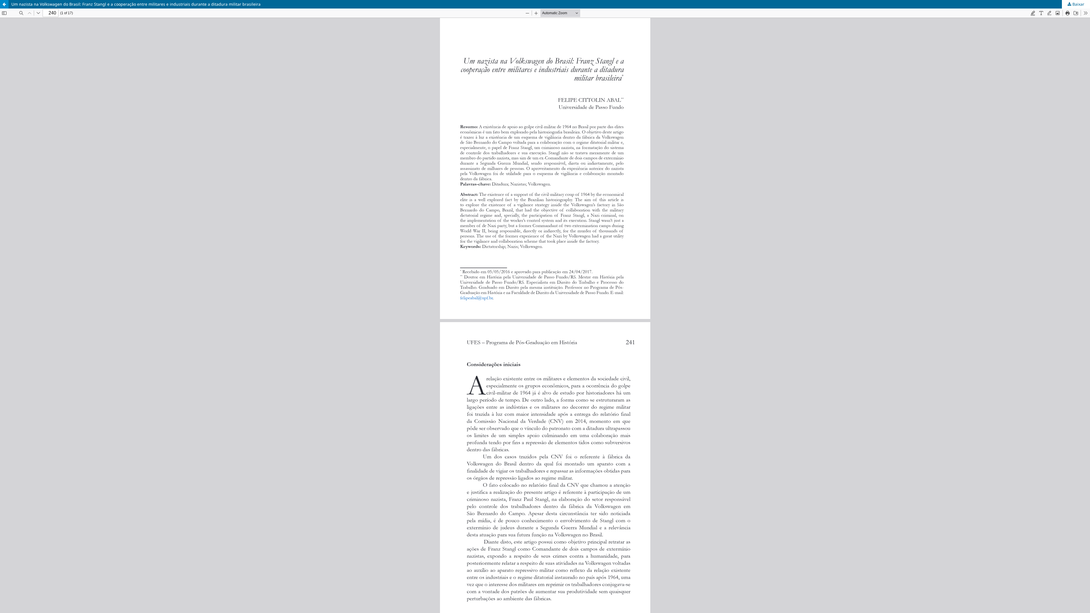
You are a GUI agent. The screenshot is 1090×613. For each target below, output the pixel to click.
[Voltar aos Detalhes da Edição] (4, 4)
